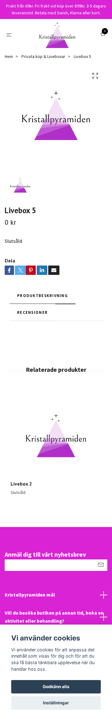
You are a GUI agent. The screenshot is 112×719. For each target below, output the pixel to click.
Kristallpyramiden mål (30, 595)
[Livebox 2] (56, 435)
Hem (9, 56)
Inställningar (56, 702)
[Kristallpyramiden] (57, 35)
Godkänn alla (56, 686)
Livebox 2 (21, 484)
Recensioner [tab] (32, 312)
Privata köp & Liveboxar (43, 56)
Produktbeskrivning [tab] (42, 295)
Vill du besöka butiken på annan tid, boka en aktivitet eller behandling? (54, 617)
